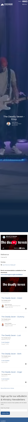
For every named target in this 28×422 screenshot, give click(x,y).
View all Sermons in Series (7, 388)
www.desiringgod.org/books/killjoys (12, 274)
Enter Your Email (5, 408)
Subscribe (5, 413)
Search (20, 1)
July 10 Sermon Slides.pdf (8, 265)
